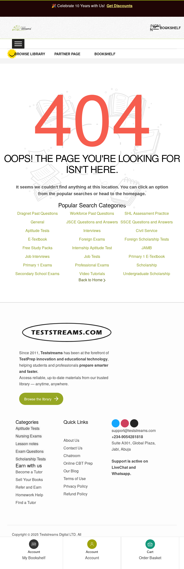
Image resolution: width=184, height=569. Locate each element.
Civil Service (146, 230)
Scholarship (147, 265)
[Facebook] (116, 423)
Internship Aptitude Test (92, 247)
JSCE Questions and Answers (92, 222)
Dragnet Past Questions (37, 213)
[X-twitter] (134, 423)
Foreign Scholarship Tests (147, 239)
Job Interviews (37, 256)
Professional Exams (92, 265)
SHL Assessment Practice (147, 213)
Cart (150, 552)
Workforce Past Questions (92, 213)
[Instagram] (125, 423)
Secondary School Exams (37, 273)
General (37, 222)
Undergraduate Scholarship (146, 273)
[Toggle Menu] (18, 43)
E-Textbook (37, 239)
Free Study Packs (37, 247)
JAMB (147, 247)
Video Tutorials (92, 273)
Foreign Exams (92, 239)
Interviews (92, 230)
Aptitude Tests (37, 230)
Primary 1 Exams (37, 265)
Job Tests (92, 256)
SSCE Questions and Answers (147, 222)
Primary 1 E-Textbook (147, 256)
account (34, 552)
